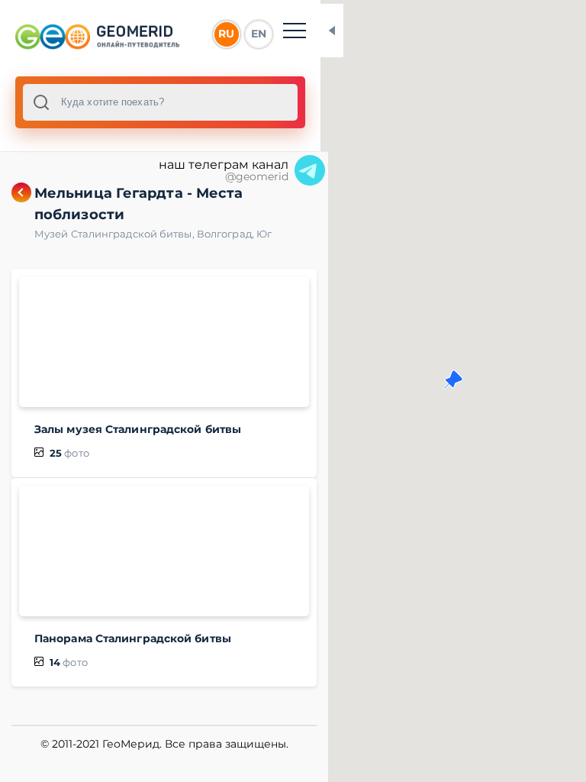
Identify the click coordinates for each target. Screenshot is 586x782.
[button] (453, 379)
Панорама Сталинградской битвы (132, 638)
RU (226, 33)
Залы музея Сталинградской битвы (137, 429)
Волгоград (226, 234)
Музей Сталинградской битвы (115, 234)
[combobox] (160, 102)
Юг (264, 234)
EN (258, 33)
